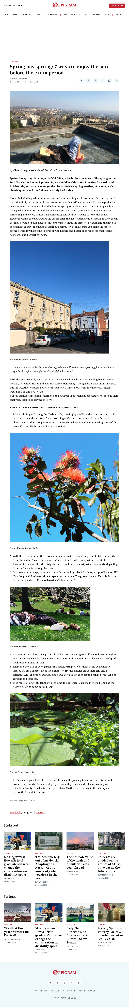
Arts (64, 15)
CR (69, 998)
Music (86, 15)
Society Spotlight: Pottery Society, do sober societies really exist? (110, 934)
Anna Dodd (9, 878)
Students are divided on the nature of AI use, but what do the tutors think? (109, 864)
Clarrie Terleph (105, 875)
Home (6, 15)
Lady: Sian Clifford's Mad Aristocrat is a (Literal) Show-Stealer (77, 935)
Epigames (119, 15)
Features (39, 15)
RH (72, 998)
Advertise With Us (87, 991)
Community (53, 15)
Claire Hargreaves (18, 79)
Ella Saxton (72, 946)
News (15, 15)
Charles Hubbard (12, 939)
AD (75, 998)
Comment (26, 15)
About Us (55, 991)
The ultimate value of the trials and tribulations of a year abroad (80, 862)
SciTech (97, 15)
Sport (108, 15)
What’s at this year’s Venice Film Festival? (16, 932)
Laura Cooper (42, 882)
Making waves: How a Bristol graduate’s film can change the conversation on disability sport (17, 866)
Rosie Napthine (105, 943)
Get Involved (117, 5)
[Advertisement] (64, 36)
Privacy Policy (40, 991)
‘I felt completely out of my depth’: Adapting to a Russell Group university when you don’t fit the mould (47, 867)
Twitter (40, 812)
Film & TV (75, 15)
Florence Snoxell (75, 871)
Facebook (15, 812)
